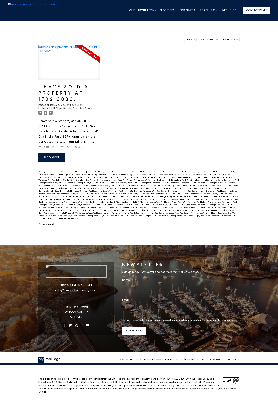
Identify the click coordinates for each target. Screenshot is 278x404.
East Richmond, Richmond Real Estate (163, 183)
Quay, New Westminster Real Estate (101, 199)
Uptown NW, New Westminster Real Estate (122, 213)
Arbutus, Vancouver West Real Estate (131, 172)
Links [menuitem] (224, 10)
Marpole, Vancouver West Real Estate (117, 194)
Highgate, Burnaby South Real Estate (54, 191)
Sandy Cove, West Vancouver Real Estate (189, 202)
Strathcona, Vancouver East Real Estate (55, 210)
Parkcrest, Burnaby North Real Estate (199, 196)
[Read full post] (69, 64)
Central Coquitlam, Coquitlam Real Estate (115, 177)
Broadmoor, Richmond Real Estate (173, 174)
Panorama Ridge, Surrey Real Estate (167, 196)
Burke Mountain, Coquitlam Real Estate (205, 174)
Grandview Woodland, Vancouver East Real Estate (131, 188)
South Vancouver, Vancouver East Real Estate (112, 207)
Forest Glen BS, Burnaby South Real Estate (108, 185)
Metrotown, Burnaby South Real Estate (217, 194)
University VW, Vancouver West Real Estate (84, 213)
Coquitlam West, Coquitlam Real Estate (189, 180)
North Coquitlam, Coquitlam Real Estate (97, 196)
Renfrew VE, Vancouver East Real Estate (87, 202)
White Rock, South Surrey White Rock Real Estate (113, 216)
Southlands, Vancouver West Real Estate (150, 207)
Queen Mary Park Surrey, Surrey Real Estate (136, 199)
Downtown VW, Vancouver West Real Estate (63, 183)
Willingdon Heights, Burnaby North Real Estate (155, 216)
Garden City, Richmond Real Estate (179, 185)
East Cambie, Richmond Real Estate (130, 183)
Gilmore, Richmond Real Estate (208, 185)
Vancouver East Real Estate (153, 213)
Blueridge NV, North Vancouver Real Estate (166, 172)
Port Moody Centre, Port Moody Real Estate (67, 199)
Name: (126, 280)
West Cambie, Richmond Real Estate (206, 213)
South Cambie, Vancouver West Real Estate (120, 205)
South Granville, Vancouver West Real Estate (158, 205)
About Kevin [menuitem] (146, 10)
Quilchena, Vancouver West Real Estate (213, 199)
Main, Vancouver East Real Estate (85, 194)
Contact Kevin (256, 10)
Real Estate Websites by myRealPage (220, 359)
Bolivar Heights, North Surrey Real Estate (202, 172)
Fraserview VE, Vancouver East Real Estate (145, 185)
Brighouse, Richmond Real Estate (143, 174)
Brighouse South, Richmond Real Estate (111, 174)
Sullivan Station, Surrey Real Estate (127, 210)
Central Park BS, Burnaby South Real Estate (152, 177)
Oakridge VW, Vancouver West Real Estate (133, 196)
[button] (256, 10)
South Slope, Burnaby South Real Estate (70, 108)
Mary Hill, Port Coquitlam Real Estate (149, 194)
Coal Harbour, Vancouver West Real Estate (115, 180)
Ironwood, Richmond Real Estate (85, 191)
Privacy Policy (192, 359)
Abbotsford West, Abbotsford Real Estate (69, 172)
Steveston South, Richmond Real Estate (220, 207)
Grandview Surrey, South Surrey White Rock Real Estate (85, 188)
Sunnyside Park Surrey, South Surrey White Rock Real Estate (168, 210)
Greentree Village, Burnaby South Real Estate (173, 188)
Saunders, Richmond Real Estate (59, 205)
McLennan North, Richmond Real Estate (183, 194)
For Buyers (187, 10)
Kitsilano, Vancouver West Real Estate (150, 191)
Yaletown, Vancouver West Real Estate (61, 218)
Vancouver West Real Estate (178, 213)
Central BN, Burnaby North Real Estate (80, 177)
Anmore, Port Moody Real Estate (100, 172)
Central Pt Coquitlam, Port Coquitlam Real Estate (193, 177)
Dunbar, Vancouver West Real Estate (98, 183)
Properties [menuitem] (167, 10)
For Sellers (207, 10)
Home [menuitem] (131, 10)
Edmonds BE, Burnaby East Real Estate (197, 183)
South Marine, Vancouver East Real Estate (196, 205)
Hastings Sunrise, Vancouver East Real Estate (212, 188)
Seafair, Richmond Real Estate (87, 205)
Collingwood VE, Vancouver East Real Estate (152, 180)
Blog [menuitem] (233, 10)
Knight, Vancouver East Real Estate (183, 191)
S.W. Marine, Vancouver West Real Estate (153, 202)
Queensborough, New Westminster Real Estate (175, 199)
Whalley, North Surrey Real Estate (78, 216)
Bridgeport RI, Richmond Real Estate (77, 174)
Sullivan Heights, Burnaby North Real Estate (92, 210)
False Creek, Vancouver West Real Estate (71, 185)
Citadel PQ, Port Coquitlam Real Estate (79, 180)
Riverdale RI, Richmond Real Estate (120, 202)
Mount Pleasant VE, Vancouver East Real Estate (58, 196)
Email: (126, 300)
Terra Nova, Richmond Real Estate (209, 210)
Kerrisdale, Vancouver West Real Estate (116, 191)
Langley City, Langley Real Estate (213, 191)
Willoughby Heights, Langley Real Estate (193, 216)
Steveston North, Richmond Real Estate (185, 207)
